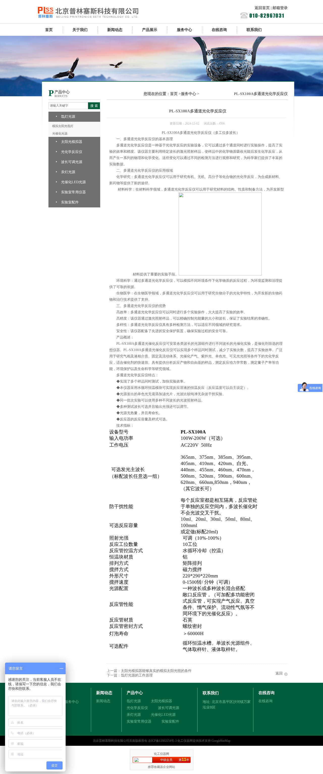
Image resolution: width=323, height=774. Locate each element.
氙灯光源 (68, 116)
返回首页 (262, 8)
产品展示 (149, 30)
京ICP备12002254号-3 (162, 740)
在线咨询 (219, 30)
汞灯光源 (68, 172)
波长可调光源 (71, 162)
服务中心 (184, 30)
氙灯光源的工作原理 (137, 675)
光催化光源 (59, 133)
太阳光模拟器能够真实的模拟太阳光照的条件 (156, 671)
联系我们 (254, 30)
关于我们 (80, 30)
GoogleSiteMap (220, 740)
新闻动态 (114, 30)
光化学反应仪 (71, 152)
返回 (279, 673)
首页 (49, 30)
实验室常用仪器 (73, 192)
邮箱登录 (280, 8)
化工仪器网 (185, 740)
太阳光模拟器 (71, 142)
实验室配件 (70, 202)
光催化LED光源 (73, 182)
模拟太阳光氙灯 (62, 126)
